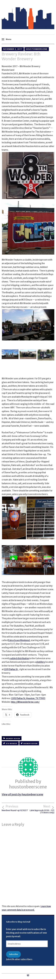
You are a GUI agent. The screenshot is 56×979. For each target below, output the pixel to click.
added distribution (19, 658)
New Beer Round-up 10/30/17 (15, 808)
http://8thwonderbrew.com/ (25, 702)
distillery (40, 662)
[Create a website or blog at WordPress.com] (28, 975)
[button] (10, 355)
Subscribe (13, 954)
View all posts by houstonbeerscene (22, 794)
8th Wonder (11, 743)
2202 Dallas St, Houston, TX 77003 (28, 698)
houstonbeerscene (36, 49)
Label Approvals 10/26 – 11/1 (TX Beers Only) (42, 809)
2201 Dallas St (11, 669)
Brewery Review (13, 738)
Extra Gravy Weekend (19, 640)
